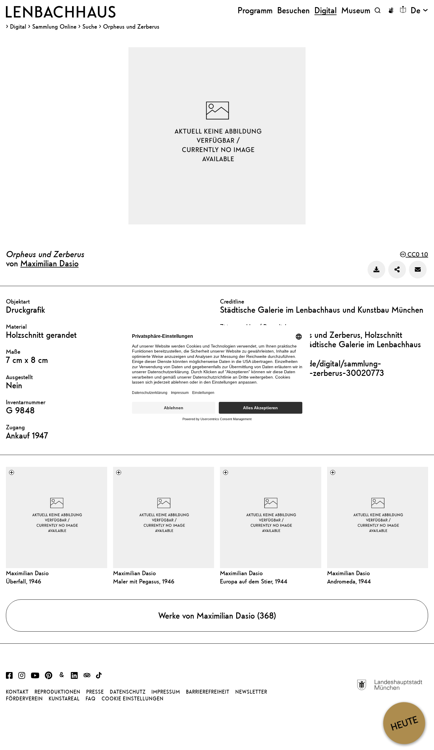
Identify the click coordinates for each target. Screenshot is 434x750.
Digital (18, 27)
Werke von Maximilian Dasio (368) (217, 615)
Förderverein (24, 698)
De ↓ (419, 10)
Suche (89, 26)
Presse (95, 691)
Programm (255, 10)
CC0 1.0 (417, 254)
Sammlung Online (54, 27)
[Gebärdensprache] (391, 10)
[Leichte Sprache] (403, 9)
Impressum (165, 691)
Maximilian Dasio (49, 263)
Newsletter (251, 691)
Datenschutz (128, 691)
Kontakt (17, 691)
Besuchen (293, 10)
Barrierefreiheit (207, 691)
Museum (355, 10)
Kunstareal (64, 698)
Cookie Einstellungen (133, 698)
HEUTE (404, 723)
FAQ (91, 698)
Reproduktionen (57, 691)
